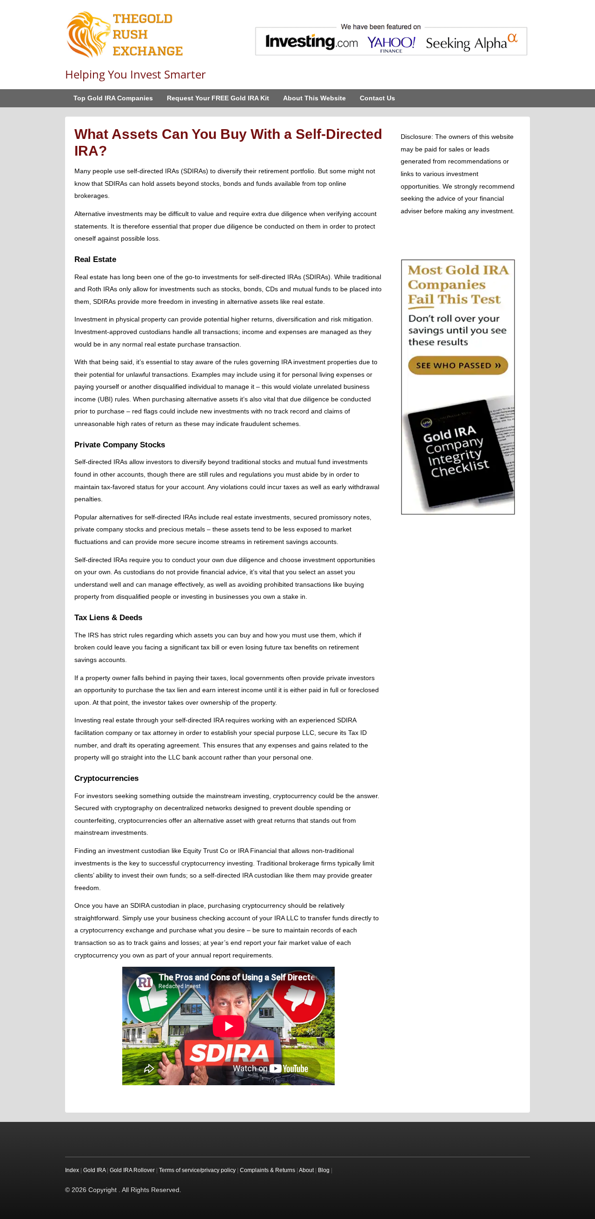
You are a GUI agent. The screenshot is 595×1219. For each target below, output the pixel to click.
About (306, 1170)
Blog (324, 1170)
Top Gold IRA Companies (113, 98)
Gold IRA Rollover (132, 1170)
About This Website (314, 98)
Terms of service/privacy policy (197, 1170)
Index (72, 1170)
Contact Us (377, 98)
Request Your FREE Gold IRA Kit (218, 98)
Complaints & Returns (267, 1170)
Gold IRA (94, 1170)
